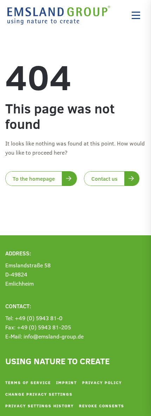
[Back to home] (60, 15)
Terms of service (28, 382)
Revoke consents (101, 405)
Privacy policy (102, 382)
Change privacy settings (39, 394)
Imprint (66, 382)
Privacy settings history (39, 405)
